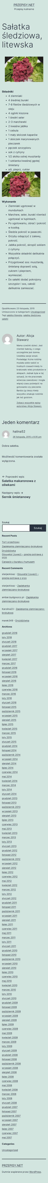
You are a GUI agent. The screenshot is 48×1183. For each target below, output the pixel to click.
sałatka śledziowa (32, 315)
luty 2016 (7, 698)
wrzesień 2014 (10, 759)
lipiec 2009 (8, 1024)
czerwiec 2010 (10, 976)
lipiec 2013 (7, 820)
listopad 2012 (9, 854)
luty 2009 (7, 1046)
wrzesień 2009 (10, 1015)
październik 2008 (11, 1063)
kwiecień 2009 (10, 1037)
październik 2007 (11, 1115)
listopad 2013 (9, 802)
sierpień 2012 (9, 868)
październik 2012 (11, 859)
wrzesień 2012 (10, 863)
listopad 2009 (9, 1007)
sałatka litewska (14, 315)
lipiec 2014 (7, 767)
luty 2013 (7, 841)
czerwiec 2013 (10, 824)
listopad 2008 (9, 1059)
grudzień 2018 (9, 633)
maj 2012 (7, 881)
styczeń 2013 (9, 846)
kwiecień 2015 (9, 728)
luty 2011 (6, 941)
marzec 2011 (8, 937)
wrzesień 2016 (10, 676)
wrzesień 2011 (9, 915)
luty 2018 (7, 637)
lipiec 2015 (7, 724)
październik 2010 (11, 959)
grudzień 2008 (10, 1055)
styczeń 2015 (9, 741)
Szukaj (5, 522)
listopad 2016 (9, 672)
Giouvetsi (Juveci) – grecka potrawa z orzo (22, 556)
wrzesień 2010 (10, 963)
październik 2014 (11, 754)
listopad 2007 (9, 1111)
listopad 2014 (9, 750)
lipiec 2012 (7, 872)
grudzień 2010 (9, 950)
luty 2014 (7, 789)
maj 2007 (7, 1137)
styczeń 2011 (9, 946)
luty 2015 (7, 737)
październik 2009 (11, 1011)
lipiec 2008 (8, 1076)
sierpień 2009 (9, 1020)
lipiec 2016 (7, 685)
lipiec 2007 (8, 1129)
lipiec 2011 (7, 924)
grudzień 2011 (9, 902)
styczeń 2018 (9, 641)
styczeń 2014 (9, 794)
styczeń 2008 (9, 1102)
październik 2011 (11, 911)
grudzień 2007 (10, 1107)
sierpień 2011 (9, 920)
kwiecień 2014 (9, 781)
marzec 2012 (9, 889)
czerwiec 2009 (10, 1028)
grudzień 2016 (9, 667)
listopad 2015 (9, 707)
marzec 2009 (9, 1042)
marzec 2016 (9, 694)
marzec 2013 (9, 837)
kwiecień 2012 (9, 885)
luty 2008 (7, 1098)
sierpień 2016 (9, 680)
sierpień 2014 (9, 763)
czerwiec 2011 (9, 928)
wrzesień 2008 (10, 1068)
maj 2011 (6, 933)
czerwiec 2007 (10, 1133)
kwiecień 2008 (10, 1089)
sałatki (5, 319)
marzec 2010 (9, 989)
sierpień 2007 (9, 1124)
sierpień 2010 (9, 968)
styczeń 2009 (9, 1050)
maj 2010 (7, 981)
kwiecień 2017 (9, 659)
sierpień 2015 (9, 720)
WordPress (35, 1172)
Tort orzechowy (10, 542)
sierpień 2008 (9, 1072)
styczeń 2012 (9, 898)
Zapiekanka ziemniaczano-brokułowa (22, 546)
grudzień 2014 (9, 746)
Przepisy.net (24, 5)
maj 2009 (7, 1033)
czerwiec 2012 (10, 876)
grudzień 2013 (9, 798)
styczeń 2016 (9, 702)
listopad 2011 (9, 907)
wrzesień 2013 (10, 811)
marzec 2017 (9, 663)
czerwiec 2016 (10, 689)
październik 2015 (11, 711)
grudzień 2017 (9, 646)
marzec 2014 (9, 785)
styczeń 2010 (9, 998)
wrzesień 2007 (10, 1120)
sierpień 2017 (9, 654)
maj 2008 (7, 1085)
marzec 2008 (9, 1094)
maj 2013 (7, 828)
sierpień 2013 (9, 815)
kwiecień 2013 (9, 833)
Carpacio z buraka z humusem (18, 561)
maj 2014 (7, 776)
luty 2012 (7, 894)
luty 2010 (7, 994)
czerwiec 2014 (10, 772)
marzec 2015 (9, 733)
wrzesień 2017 (9, 650)
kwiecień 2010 (9, 985)
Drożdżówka (9, 550)
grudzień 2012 (9, 850)
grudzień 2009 (10, 1002)
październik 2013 (11, 807)
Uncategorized (38, 312)
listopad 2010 (9, 954)
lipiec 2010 (7, 972)
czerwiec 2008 (10, 1081)
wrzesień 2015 (10, 715)
